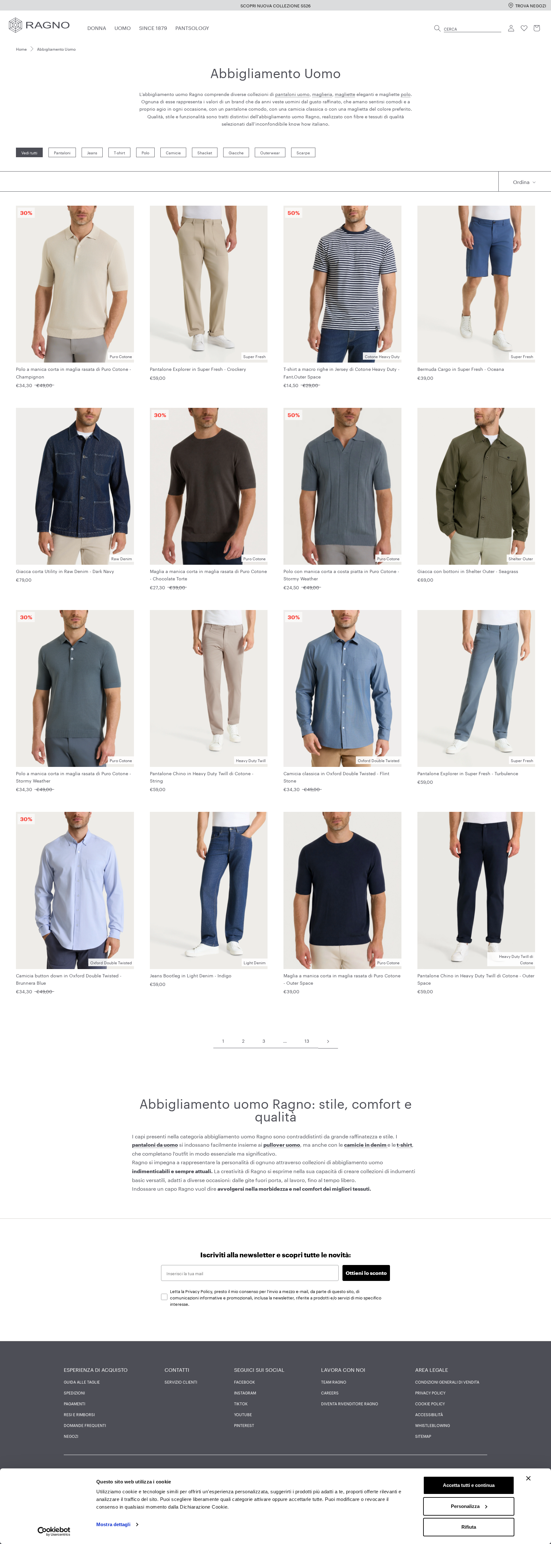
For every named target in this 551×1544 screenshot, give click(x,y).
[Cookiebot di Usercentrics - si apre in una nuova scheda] (54, 1531)
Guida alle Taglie (82, 1382)
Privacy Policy (430, 1392)
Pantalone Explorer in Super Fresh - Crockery (198, 368)
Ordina (522, 181)
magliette (345, 93)
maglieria (322, 93)
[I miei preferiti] (524, 28)
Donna (96, 27)
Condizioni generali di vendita (447, 1382)
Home (21, 49)
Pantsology (192, 27)
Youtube (243, 1414)
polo (406, 93)
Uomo (122, 27)
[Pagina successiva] (328, 1040)
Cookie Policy (430, 1403)
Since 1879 (153, 27)
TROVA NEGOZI (530, 5)
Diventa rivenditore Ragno (349, 1403)
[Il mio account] (511, 28)
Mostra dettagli (113, 1524)
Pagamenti (74, 1403)
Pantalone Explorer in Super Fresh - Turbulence (467, 772)
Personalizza (465, 1506)
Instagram (245, 1392)
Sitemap (423, 1436)
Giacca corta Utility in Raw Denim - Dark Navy (65, 570)
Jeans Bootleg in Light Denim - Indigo (190, 975)
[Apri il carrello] (537, 28)
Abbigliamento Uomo (56, 49)
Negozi (71, 1436)
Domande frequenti (85, 1425)
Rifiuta (468, 1527)
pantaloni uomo (292, 93)
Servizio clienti (181, 1382)
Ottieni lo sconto (366, 1273)
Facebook (244, 1382)
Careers (330, 1392)
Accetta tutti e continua (469, 1485)
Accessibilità (429, 1414)
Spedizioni (74, 1392)
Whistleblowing (432, 1425)
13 (307, 1040)
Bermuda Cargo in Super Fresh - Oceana (460, 368)
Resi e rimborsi (79, 1414)
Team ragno (333, 1382)
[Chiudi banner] (528, 1478)
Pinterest (244, 1425)
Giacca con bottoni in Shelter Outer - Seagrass (467, 570)
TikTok (241, 1403)
